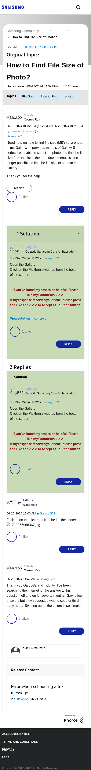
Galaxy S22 (14, 136)
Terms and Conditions (20, 737)
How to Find (48, 96)
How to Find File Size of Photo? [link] (34, 37)
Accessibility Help (17, 730)
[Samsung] (13, 7)
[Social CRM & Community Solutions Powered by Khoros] (73, 715)
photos (68, 96)
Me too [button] (19, 183)
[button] (77, 116)
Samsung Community (23, 31)
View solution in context (28, 314)
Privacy (8, 745)
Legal (6, 753)
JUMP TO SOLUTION (39, 47)
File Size (27, 96)
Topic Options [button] (76, 42)
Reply (72, 205)
